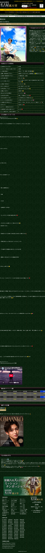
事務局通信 (4, 515)
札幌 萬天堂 (10, 519)
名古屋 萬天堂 (16, 529)
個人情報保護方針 (23, 513)
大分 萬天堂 (16, 537)
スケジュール (21, 9)
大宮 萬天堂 (16, 524)
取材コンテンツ (14, 506)
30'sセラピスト (31, 9)
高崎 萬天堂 (16, 522)
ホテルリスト (7, 12)
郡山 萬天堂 (10, 522)
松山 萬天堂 (10, 535)
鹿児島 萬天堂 (10, 538)
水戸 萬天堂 (4, 524)
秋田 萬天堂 (16, 521)
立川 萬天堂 (4, 525)
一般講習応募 (4, 510)
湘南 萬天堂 (4, 527)
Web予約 (11, 12)
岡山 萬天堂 (16, 532)
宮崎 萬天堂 (4, 538)
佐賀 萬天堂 (4, 537)
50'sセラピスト (42, 9)
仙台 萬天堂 (22, 521)
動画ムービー (22, 503)
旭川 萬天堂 (4, 519)
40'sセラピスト (36, 9)
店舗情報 (5, 9)
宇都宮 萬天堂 (22, 522)
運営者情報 (13, 513)
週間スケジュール (5, 500)
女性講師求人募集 (37, 12)
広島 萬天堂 (22, 532)
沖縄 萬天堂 (16, 538)
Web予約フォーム (5, 513)
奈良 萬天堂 (22, 531)
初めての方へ (4, 499)
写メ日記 (8, 9)
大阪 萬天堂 (16, 531)
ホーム (2, 9)
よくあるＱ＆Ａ (5, 505)
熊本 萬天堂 (22, 537)
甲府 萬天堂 (22, 527)
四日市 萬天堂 (22, 529)
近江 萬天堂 (4, 531)
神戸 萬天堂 (10, 532)
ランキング (16, 9)
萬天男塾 (12, 510)
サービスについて (14, 499)
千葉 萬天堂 (16, 525)
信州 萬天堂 (16, 527)
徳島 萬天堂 (4, 535)
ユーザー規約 (22, 508)
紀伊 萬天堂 (4, 532)
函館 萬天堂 (22, 519)
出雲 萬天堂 (10, 534)
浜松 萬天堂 (10, 529)
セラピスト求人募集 (31, 12)
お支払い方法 (18, 12)
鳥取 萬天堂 (4, 534)
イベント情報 (22, 505)
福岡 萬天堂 (22, 535)
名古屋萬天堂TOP (5, 512)
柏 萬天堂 (10, 525)
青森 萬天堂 (4, 521)
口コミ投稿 (22, 12)
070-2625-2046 (28, 3)
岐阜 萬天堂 (22, 528)
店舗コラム (4, 508)
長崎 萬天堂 (10, 537)
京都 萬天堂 (10, 531)
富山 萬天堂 (4, 528)
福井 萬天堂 (10, 528)
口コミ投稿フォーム (23, 512)
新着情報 (12, 505)
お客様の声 (12, 9)
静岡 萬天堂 (4, 529)
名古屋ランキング (5, 509)
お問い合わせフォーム (15, 512)
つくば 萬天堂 (10, 524)
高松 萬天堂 (22, 534)
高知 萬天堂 (16, 535)
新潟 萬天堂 (10, 527)
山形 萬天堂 (4, 522)
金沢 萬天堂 (16, 528)
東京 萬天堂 (22, 524)
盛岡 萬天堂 (10, 521)
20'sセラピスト (26, 9)
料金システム (14, 12)
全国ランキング (14, 509)
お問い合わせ (26, 12)
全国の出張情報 (5, 506)
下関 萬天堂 (16, 534)
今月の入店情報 (14, 500)
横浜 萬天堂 (22, 525)
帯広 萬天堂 (16, 519)
